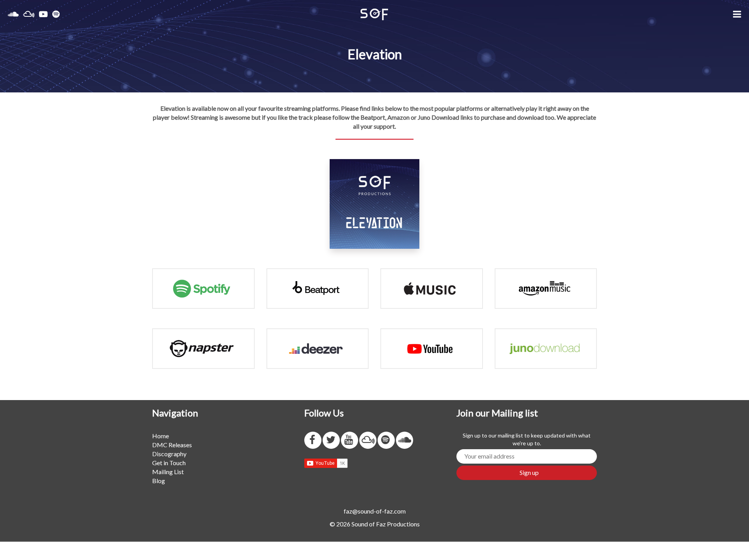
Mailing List (168, 471)
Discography (169, 453)
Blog (158, 480)
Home (160, 435)
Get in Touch (169, 462)
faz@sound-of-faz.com (375, 511)
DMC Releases (172, 444)
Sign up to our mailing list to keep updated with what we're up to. (527, 439)
